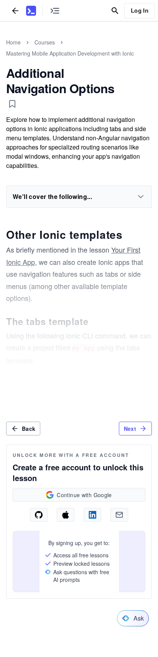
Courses (45, 42)
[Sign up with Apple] (65, 515)
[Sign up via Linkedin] (92, 515)
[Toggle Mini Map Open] (55, 10)
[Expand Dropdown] (141, 196)
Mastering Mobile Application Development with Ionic (70, 53)
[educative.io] (31, 11)
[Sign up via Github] (39, 515)
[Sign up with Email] (119, 515)
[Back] (15, 10)
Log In (139, 10)
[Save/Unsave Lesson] (12, 104)
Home (13, 42)
